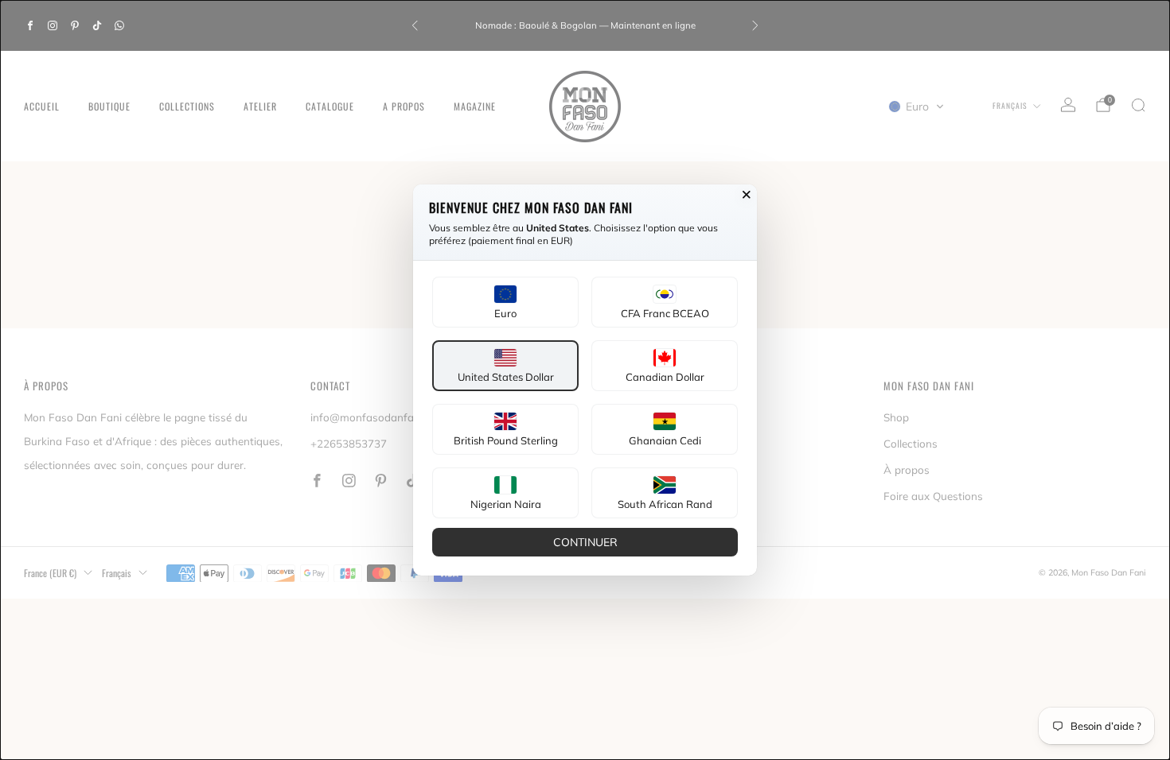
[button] (505, 302)
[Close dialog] (747, 195)
